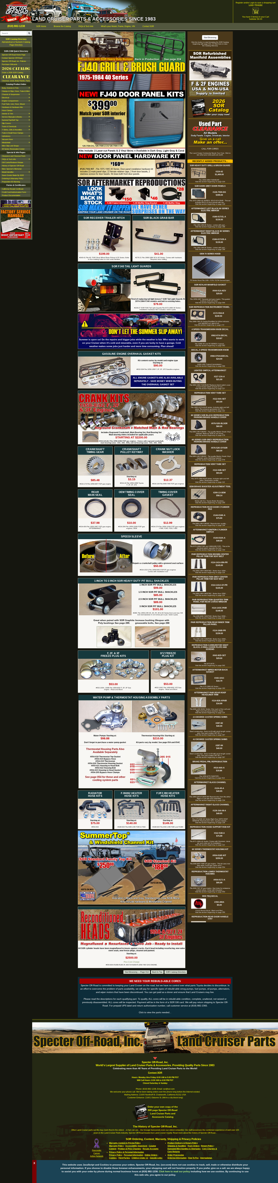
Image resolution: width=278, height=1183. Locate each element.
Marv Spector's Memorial (11, 169)
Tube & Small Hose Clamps (12, 133)
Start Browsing (210, 37)
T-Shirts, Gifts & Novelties (12, 130)
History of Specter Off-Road (13, 166)
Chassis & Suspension (11, 94)
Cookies (113, 1158)
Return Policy (207, 1146)
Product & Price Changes (129, 1149)
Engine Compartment (10, 101)
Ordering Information (176, 1158)
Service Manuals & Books (12, 117)
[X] (155, 1180)
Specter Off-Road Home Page (13, 55)
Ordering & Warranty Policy (12, 178)
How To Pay (193, 1158)
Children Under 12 (140, 1158)
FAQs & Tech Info (9, 159)
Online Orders (151, 1155)
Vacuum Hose (7, 139)
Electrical (5, 98)
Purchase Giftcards (9, 64)
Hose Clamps (7, 110)
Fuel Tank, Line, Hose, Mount (13, 104)
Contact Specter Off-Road (12, 58)
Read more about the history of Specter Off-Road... (195, 1133)
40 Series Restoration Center (13, 149)
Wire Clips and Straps (10, 146)
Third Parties (124, 1158)
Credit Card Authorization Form (14, 192)
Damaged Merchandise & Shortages (184, 1149)
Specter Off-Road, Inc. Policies (14, 61)
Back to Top (157, 972)
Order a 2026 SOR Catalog (12, 73)
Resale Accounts (150, 1149)
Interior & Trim (7, 114)
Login (251, 5)
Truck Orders (193, 1146)
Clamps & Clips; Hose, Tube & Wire (16, 91)
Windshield (6, 143)
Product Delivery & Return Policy (182, 1143)
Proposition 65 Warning (11, 182)
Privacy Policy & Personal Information (126, 1152)
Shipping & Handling (176, 1146)
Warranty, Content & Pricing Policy (125, 1143)
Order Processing (175, 1155)
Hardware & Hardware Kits (12, 107)
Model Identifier (8, 172)
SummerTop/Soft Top (10, 120)
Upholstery (6, 136)
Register (259, 5)
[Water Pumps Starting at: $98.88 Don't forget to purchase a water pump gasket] (105, 702)
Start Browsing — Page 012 (137, 972)
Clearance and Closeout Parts (13, 156)
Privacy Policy (115, 1155)
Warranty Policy (116, 1146)
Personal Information (133, 1155)
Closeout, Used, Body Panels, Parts (16, 81)
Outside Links (156, 1158)
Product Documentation (11, 195)
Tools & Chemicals (9, 126)
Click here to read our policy (174, 1171)
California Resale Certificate (12, 189)
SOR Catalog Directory (176, 972)
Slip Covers (6, 123)
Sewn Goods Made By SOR (13, 175)
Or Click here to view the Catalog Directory (214, 45)
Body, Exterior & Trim (10, 88)
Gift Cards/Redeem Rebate (12, 162)
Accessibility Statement (136, 1146)
